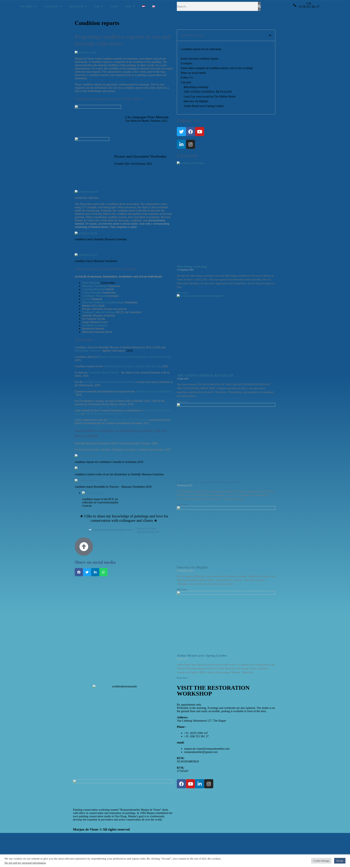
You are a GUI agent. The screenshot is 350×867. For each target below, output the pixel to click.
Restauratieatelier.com (148, 532)
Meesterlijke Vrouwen (87, 350)
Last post (186, 82)
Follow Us (187, 77)
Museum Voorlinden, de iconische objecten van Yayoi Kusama (134, 356)
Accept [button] (339, 860)
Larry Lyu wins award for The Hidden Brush (210, 96)
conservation (51, 6)
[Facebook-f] (190, 131)
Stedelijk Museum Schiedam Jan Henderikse (109, 381)
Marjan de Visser (146, 528)
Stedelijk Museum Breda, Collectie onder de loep (132, 366)
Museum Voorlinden (95, 285)
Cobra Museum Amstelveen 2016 (104, 413)
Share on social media (193, 72)
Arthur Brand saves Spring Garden (204, 105)
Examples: (187, 63)
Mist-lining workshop (196, 87)
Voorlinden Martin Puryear (104, 372)
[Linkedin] (181, 144)
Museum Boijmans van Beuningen (103, 302)
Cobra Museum (92, 292)
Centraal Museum (93, 289)
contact (114, 6)
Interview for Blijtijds (196, 101)
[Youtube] (199, 131)
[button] (79, 572)
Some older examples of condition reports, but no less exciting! (217, 68)
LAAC (86, 299)
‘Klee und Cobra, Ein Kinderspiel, (127, 419)
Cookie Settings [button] (321, 860)
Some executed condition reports (199, 58)
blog (96, 6)
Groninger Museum (94, 295)
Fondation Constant (94, 325)
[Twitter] (181, 131)
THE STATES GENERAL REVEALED (208, 91)
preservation (76, 6)
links (128, 6)
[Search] (259, 6)
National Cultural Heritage (98, 312)
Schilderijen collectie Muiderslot (153, 391)
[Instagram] (190, 144)
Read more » (183, 292)
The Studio (26, 6)
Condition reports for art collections (201, 49)
